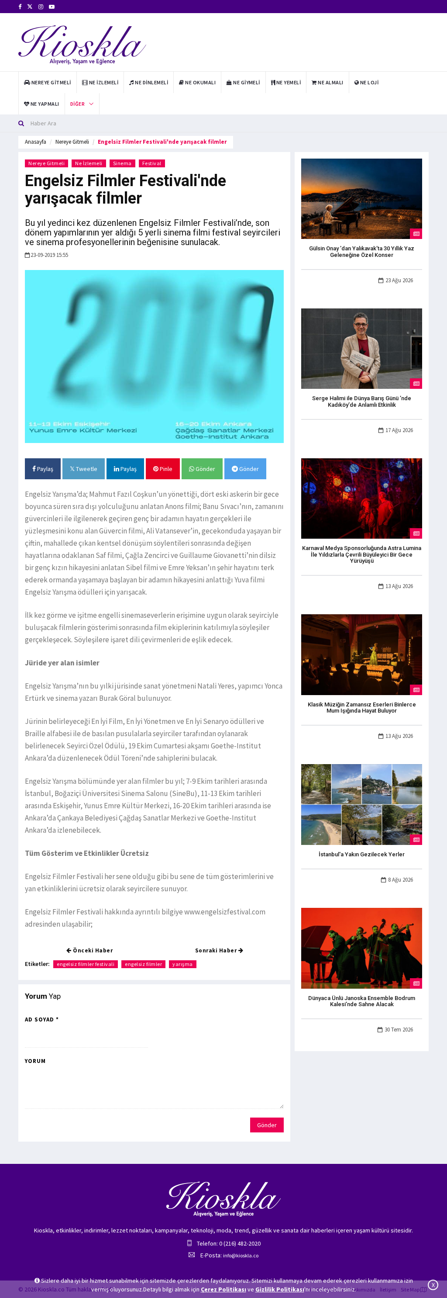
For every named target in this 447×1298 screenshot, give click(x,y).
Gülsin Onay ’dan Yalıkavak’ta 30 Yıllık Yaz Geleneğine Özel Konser (361, 251)
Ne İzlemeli (89, 163)
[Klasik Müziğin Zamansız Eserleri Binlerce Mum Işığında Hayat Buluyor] (361, 654)
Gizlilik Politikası (279, 1289)
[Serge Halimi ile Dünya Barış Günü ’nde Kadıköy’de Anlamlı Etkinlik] (361, 348)
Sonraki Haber (216, 950)
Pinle (165, 469)
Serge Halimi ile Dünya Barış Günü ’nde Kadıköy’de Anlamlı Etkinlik (361, 401)
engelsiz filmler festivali (85, 964)
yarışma (182, 964)
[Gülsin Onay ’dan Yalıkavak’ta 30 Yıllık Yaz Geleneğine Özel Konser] (361, 198)
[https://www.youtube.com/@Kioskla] (52, 6)
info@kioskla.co (240, 1255)
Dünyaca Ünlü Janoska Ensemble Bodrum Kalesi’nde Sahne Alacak (361, 1001)
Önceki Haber (92, 950)
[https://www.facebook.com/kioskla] (19, 6)
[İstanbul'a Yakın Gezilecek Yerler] (361, 804)
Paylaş (44, 469)
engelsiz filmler (143, 964)
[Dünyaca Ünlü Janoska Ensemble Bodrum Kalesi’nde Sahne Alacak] (361, 948)
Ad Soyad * (42, 1019)
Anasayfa (35, 141)
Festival (152, 163)
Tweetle (86, 469)
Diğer (77, 103)
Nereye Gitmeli (72, 141)
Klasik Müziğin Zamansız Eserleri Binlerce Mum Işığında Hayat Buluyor (362, 707)
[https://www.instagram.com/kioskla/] (40, 6)
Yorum (35, 1061)
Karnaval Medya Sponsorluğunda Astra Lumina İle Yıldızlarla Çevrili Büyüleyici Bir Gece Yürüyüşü (361, 554)
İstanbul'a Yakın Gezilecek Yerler (362, 854)
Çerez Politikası (223, 1289)
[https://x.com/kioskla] (30, 6)
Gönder (204, 469)
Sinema (122, 163)
